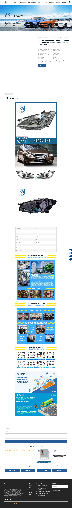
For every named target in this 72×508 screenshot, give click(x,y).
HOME (15, 2)
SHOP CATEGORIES (22, 2)
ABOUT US (40, 2)
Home (39, 35)
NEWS (46, 2)
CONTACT (58, 2)
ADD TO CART (12, 452)
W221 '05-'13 (60, 35)
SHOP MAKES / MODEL (32, 2)
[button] (34, 36)
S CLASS (55, 35)
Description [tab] (9, 75)
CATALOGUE (51, 2)
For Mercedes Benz (49, 35)
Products (42, 35)
